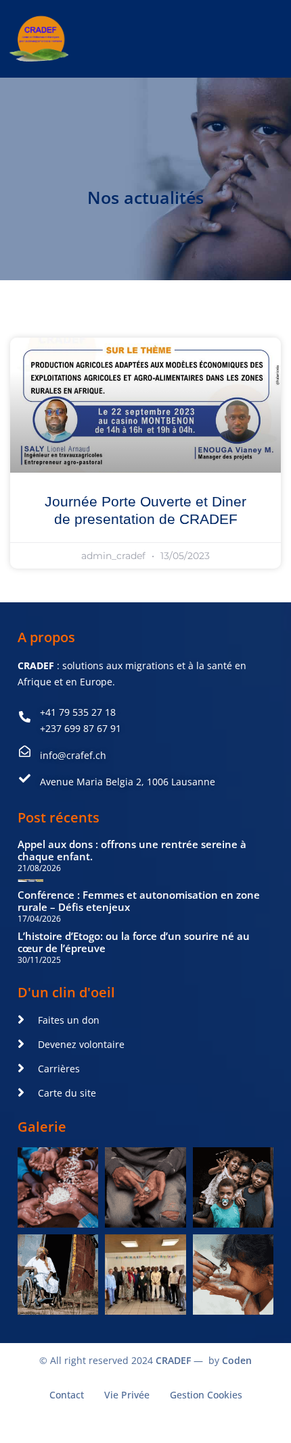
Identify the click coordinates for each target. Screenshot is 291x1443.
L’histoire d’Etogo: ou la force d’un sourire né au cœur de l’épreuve (134, 942)
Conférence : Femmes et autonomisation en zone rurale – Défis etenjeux (139, 901)
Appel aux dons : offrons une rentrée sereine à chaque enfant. (132, 850)
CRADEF (173, 1360)
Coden (237, 1360)
